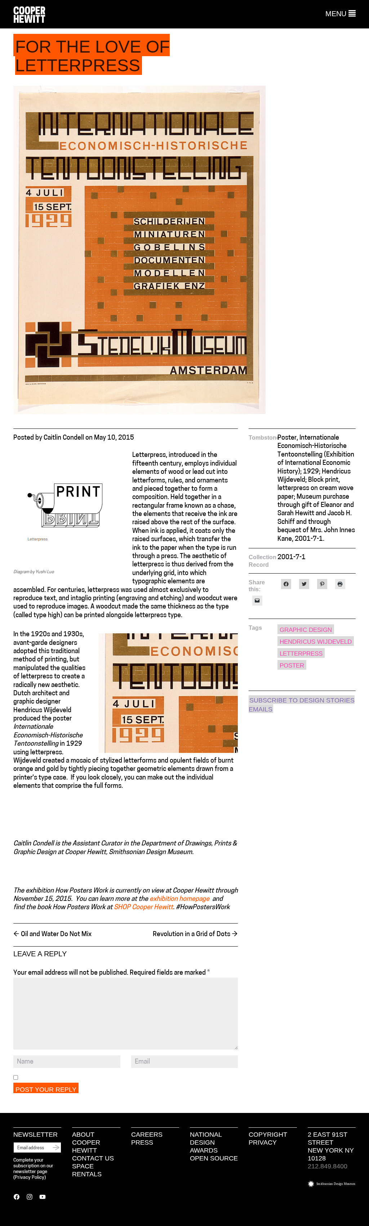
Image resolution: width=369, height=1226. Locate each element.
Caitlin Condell (64, 438)
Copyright (268, 1134)
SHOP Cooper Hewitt (143, 907)
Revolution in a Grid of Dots (195, 934)
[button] (340, 13)
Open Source (214, 1158)
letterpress (301, 653)
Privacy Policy (29, 1177)
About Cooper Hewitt (86, 1142)
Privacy (263, 1142)
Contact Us (93, 1158)
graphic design (306, 630)
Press (142, 1142)
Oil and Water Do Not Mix (52, 934)
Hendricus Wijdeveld (316, 641)
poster (292, 665)
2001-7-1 (291, 557)
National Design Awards (206, 1142)
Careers (147, 1134)
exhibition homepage (180, 899)
